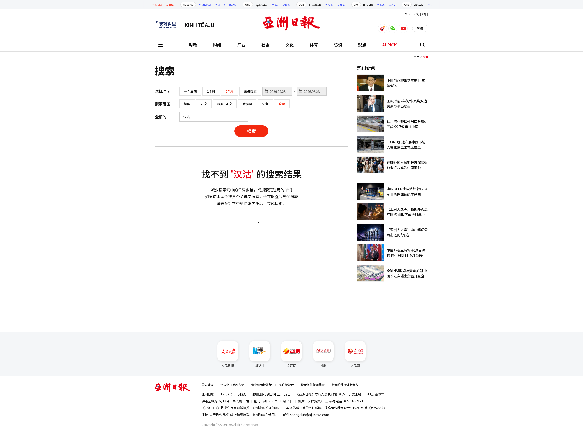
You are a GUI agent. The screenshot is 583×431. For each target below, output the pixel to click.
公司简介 (207, 385)
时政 (193, 45)
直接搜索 (250, 91)
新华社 (259, 365)
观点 (362, 45)
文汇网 (291, 365)
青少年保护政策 (261, 385)
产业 (241, 45)
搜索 (251, 131)
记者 (265, 103)
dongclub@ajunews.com (310, 414)
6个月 (229, 91)
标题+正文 (224, 103)
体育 (314, 45)
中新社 (323, 365)
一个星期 (190, 91)
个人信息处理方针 (232, 385)
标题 (187, 103)
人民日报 (227, 365)
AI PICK (389, 45)
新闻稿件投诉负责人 (345, 385)
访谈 (338, 45)
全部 (282, 103)
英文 (167, 24)
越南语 (201, 24)
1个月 (211, 91)
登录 (420, 28)
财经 (217, 45)
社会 (265, 45)
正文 (204, 103)
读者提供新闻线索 (313, 385)
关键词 (247, 103)
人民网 (355, 365)
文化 (290, 45)
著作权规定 (286, 385)
